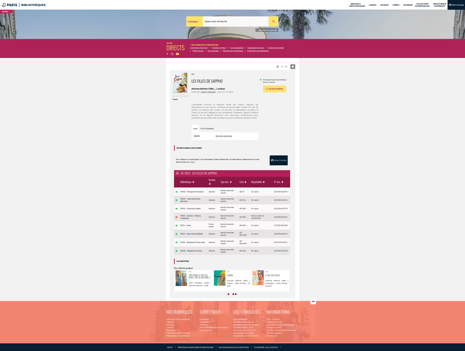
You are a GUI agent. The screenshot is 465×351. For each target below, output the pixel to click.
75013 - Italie (185, 225)
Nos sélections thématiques (246, 325)
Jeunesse (170, 330)
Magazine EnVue (274, 322)
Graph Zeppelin (208, 92)
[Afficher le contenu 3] (233, 294)
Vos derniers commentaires (246, 336)
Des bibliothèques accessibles (280, 325)
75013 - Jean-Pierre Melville (191, 234)
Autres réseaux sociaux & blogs (214, 327)
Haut (313, 301)
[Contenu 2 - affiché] (231, 294)
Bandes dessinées (224, 136)
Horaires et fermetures (243, 322)
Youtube (204, 325)
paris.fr (170, 347)
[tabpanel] (225, 136)
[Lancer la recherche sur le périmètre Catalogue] (273, 21)
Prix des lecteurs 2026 (243, 327)
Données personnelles (285, 330)
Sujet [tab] (195, 128)
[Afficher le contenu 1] (228, 294)
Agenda (170, 322)
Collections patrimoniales (178, 333)
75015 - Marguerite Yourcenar (192, 242)
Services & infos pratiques (178, 319)
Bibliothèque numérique (178, 336)
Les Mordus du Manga (243, 333)
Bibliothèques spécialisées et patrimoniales (195, 347)
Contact (275, 319)
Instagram (204, 322)
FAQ (268, 319)
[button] (456, 5)
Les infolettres (206, 330)
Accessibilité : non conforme (266, 347)
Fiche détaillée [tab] (207, 128)
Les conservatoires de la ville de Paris (234, 347)
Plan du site (271, 336)
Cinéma (170, 327)
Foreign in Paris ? (274, 327)
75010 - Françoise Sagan (190, 208)
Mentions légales (274, 333)
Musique (170, 325)
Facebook (204, 319)
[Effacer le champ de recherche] (267, 21)
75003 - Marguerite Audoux (192, 192)
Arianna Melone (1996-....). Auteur (208, 88)
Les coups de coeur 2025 (244, 330)
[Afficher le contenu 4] (236, 294)
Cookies (270, 330)
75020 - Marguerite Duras (191, 251)
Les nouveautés (240, 319)
